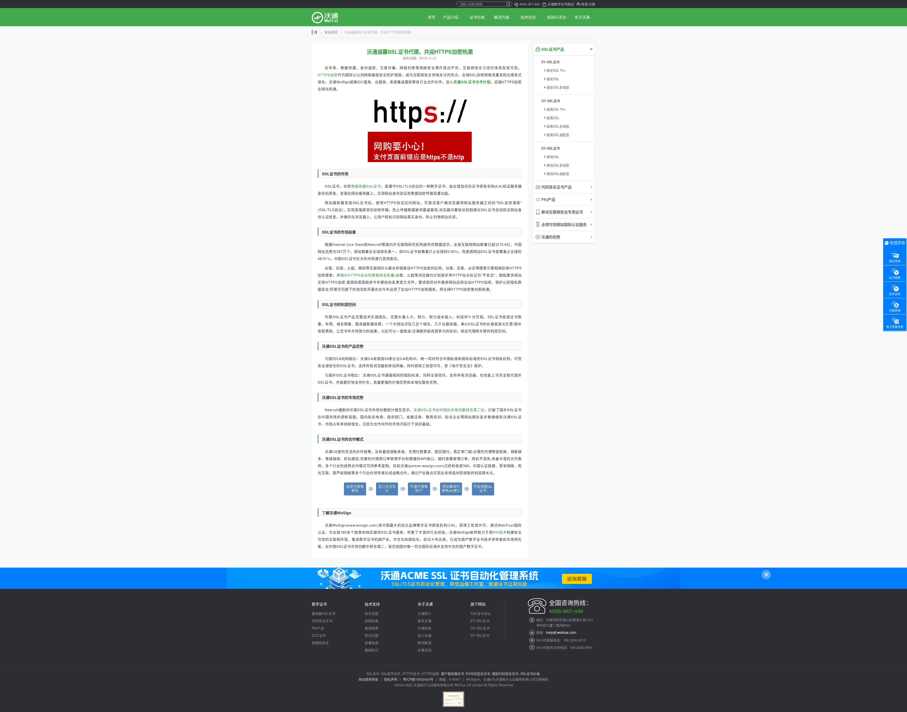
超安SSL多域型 (558, 87)
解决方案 (501, 17)
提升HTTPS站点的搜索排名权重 (367, 274)
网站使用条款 (368, 679)
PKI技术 (500, 532)
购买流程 (371, 613)
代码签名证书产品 (556, 187)
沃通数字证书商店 (561, 4)
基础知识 (371, 650)
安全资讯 (331, 32)
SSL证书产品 (552, 49)
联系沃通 (424, 621)
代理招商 (424, 628)
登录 (584, 4)
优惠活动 (424, 650)
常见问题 (371, 635)
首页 (431, 17)
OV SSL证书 (550, 100)
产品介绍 (450, 17)
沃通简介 (424, 613)
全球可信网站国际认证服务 (564, 224)
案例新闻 (424, 643)
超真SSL (553, 117)
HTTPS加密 (328, 74)
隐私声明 (390, 679)
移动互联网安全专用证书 (562, 212)
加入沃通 (424, 635)
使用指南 (371, 628)
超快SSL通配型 (558, 173)
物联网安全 (320, 643)
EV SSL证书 (550, 61)
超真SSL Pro (556, 109)
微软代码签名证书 (505, 673)
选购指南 (371, 621)
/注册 (591, 4)
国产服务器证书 (452, 673)
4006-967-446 (529, 4)
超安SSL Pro (556, 70)
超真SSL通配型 (558, 134)
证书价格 (477, 17)
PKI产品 (548, 199)
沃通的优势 (550, 237)
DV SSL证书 (550, 148)
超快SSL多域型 (558, 165)
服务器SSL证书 (368, 186)
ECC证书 (319, 635)
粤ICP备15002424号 (418, 679)
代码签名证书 (322, 621)
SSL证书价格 (530, 673)
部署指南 (371, 643)
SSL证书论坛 (481, 613)
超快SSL (553, 156)
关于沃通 (582, 17)
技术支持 (528, 17)
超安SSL (553, 78)
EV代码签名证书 (478, 673)
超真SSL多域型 (558, 126)
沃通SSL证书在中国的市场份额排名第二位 (448, 409)
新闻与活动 (556, 17)
